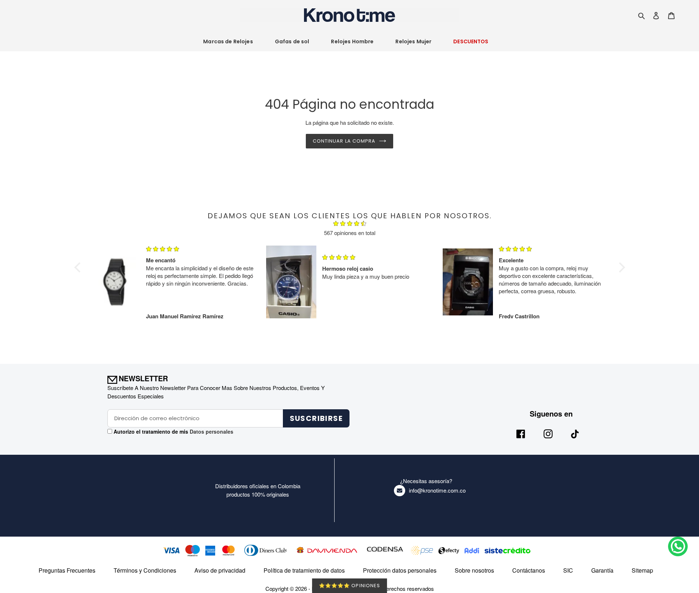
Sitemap (642, 570)
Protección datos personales (400, 570)
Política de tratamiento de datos (304, 570)
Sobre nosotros (474, 570)
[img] (350, 224)
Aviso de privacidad (219, 570)
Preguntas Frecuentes (67, 570)
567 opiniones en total (349, 232)
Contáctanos (528, 570)
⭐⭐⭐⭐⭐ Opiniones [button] (349, 585)
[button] (79, 267)
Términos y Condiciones (145, 570)
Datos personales (210, 431)
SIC (568, 570)
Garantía (602, 570)
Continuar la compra (344, 141)
